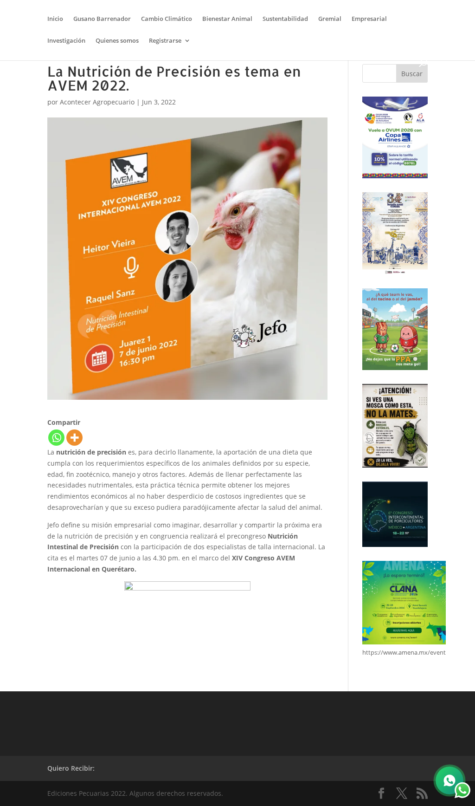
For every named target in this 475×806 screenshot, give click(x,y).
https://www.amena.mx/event (404, 652)
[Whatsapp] (56, 437)
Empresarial (369, 19)
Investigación (66, 41)
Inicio (55, 19)
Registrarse (165, 41)
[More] (74, 437)
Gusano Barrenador (102, 19)
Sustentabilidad (285, 19)
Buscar (412, 73)
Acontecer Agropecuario (97, 102)
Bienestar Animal (227, 19)
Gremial (329, 19)
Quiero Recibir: (71, 768)
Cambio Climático (166, 19)
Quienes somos (117, 41)
